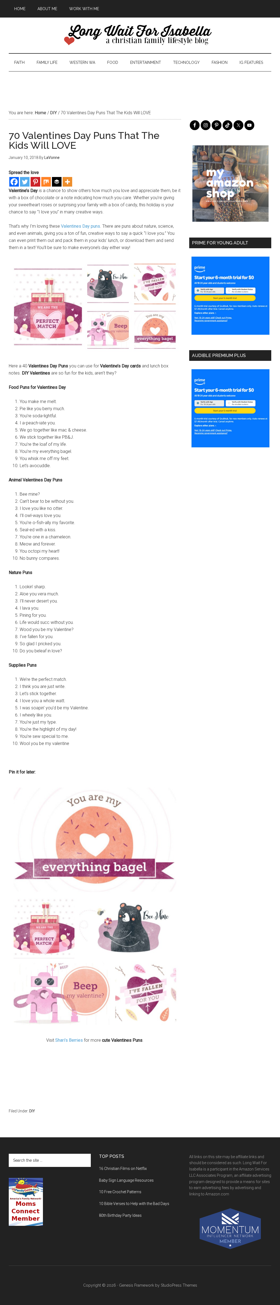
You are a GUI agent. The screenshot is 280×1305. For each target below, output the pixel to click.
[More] (67, 182)
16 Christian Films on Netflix (123, 1168)
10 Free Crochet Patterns (120, 1192)
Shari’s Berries (69, 1040)
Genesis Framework (136, 1285)
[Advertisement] (140, 84)
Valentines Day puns (80, 226)
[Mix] (46, 182)
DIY (32, 1111)
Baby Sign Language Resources (126, 1180)
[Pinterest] (35, 182)
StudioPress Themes (179, 1285)
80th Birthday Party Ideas (120, 1215)
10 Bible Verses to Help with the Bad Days (134, 1203)
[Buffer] (57, 182)
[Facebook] (14, 182)
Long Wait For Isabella (140, 35)
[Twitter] (25, 182)
